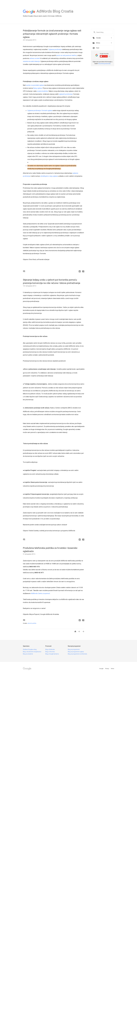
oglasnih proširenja (65, 94)
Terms (112, 668)
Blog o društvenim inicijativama (32, 651)
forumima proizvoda (104, 63)
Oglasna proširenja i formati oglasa (39, 110)
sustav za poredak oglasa (35, 85)
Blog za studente (28, 654)
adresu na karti (35, 58)
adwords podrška (31, 623)
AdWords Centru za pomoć (40, 593)
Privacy (107, 668)
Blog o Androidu (50, 649)
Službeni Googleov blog (30, 649)
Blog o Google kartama (52, 654)
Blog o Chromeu (50, 651)
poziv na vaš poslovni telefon (66, 55)
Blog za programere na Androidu (77, 654)
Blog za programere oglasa (76, 651)
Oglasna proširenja (55, 49)
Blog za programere (74, 649)
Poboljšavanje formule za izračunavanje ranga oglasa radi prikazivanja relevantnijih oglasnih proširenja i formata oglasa (52, 33)
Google (101, 668)
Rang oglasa (37, 88)
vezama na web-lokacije (31, 61)
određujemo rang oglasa (49, 176)
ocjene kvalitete (42, 91)
